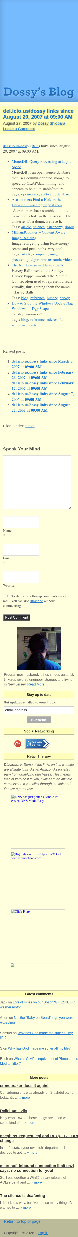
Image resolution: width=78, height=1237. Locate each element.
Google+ (17, 743)
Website (8, 585)
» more (24, 1097)
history (52, 297)
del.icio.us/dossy (16, 145)
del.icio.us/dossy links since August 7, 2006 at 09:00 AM (43, 396)
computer (40, 253)
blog (24, 297)
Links (29, 426)
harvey (65, 297)
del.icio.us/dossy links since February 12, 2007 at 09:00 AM (43, 385)
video (67, 259)
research (54, 259)
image (54, 253)
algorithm (38, 259)
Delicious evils (13, 1111)
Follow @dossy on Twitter (37, 743)
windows (19, 324)
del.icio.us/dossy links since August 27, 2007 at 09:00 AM (41, 407)
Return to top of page (22, 1221)
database (63, 194)
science (39, 226)
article (26, 226)
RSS (35, 145)
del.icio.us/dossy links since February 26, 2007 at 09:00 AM (43, 374)
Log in (43, 1233)
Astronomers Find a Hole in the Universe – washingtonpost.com (37, 202)
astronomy (55, 226)
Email (7, 558)
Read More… (37, 684)
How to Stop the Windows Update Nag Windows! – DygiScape (42, 305)
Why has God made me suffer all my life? (39, 1048)
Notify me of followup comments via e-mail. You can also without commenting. (34, 601)
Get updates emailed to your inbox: (30, 702)
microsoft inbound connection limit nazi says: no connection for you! (37, 1168)
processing (20, 259)
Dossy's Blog (39, 94)
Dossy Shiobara (51, 123)
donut (69, 226)
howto (32, 324)
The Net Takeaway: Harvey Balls (37, 265)
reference (37, 297)
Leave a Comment (19, 129)
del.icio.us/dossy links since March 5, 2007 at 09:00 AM (42, 363)
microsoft (54, 319)
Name (7, 530)
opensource (30, 194)
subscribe (36, 600)
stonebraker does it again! (24, 1086)
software (48, 194)
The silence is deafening (22, 1195)
